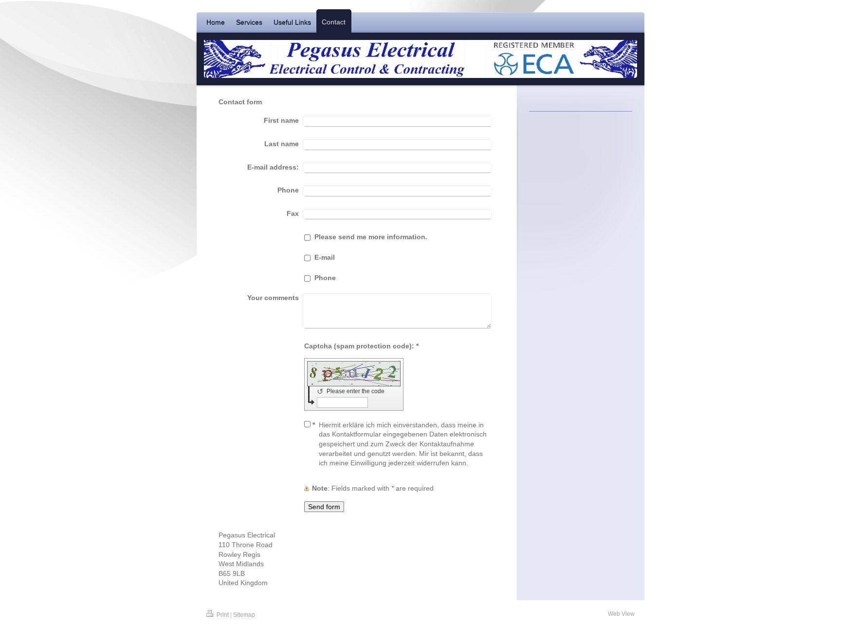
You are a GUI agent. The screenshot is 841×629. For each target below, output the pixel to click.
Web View (621, 613)
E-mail (324, 257)
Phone (325, 278)
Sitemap (244, 614)
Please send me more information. (370, 237)
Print (222, 614)
